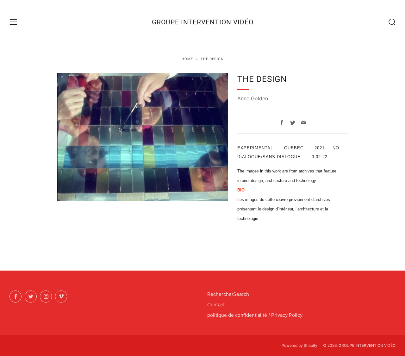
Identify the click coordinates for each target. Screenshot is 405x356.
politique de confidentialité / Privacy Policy (254, 315)
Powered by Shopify (299, 345)
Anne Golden (252, 98)
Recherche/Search (228, 294)
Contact (216, 305)
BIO (241, 190)
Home (187, 59)
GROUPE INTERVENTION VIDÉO (202, 22)
